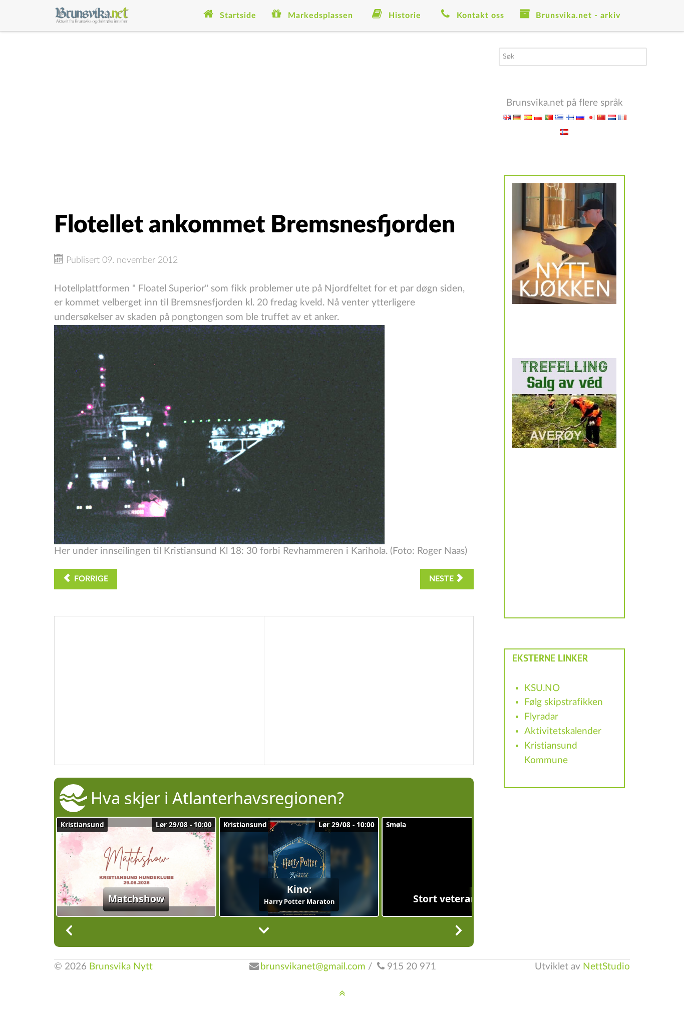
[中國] (601, 117)
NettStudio (606, 966)
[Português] (549, 117)
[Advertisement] (264, 118)
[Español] (528, 117)
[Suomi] (570, 117)
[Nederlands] (612, 117)
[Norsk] (564, 131)
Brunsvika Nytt (121, 966)
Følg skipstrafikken (563, 702)
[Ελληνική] (559, 117)
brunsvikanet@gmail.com (313, 966)
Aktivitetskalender (562, 731)
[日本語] (591, 117)
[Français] (622, 117)
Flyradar (541, 717)
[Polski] (538, 117)
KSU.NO (542, 688)
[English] (507, 117)
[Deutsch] (517, 117)
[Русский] (580, 117)
